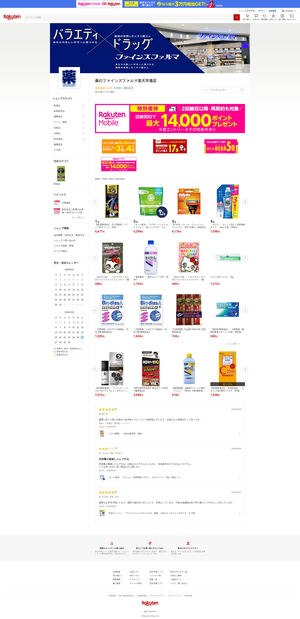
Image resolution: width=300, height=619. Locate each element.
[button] (289, 11)
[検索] (237, 17)
